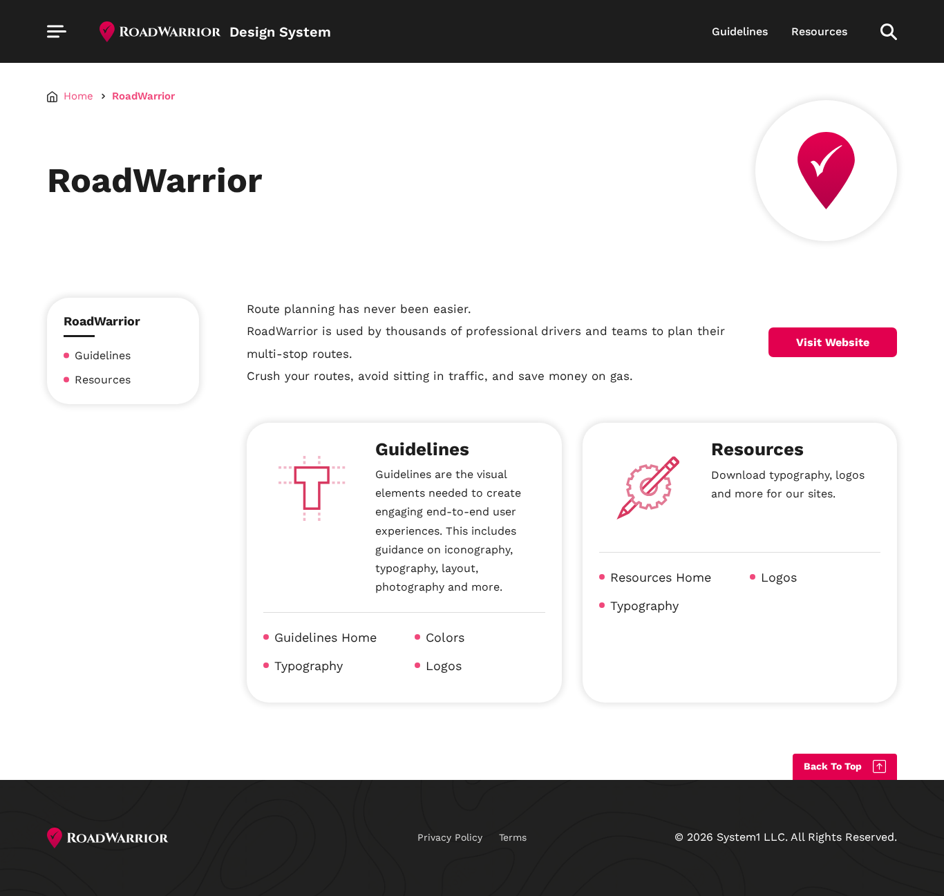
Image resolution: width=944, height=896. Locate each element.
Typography (308, 665)
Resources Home (660, 577)
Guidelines (740, 32)
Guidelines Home (325, 637)
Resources (819, 32)
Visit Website (832, 342)
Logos (444, 665)
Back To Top (833, 766)
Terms (513, 837)
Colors (445, 637)
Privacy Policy (449, 837)
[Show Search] (888, 31)
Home (78, 96)
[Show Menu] (56, 31)
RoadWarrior (143, 96)
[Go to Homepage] (108, 838)
